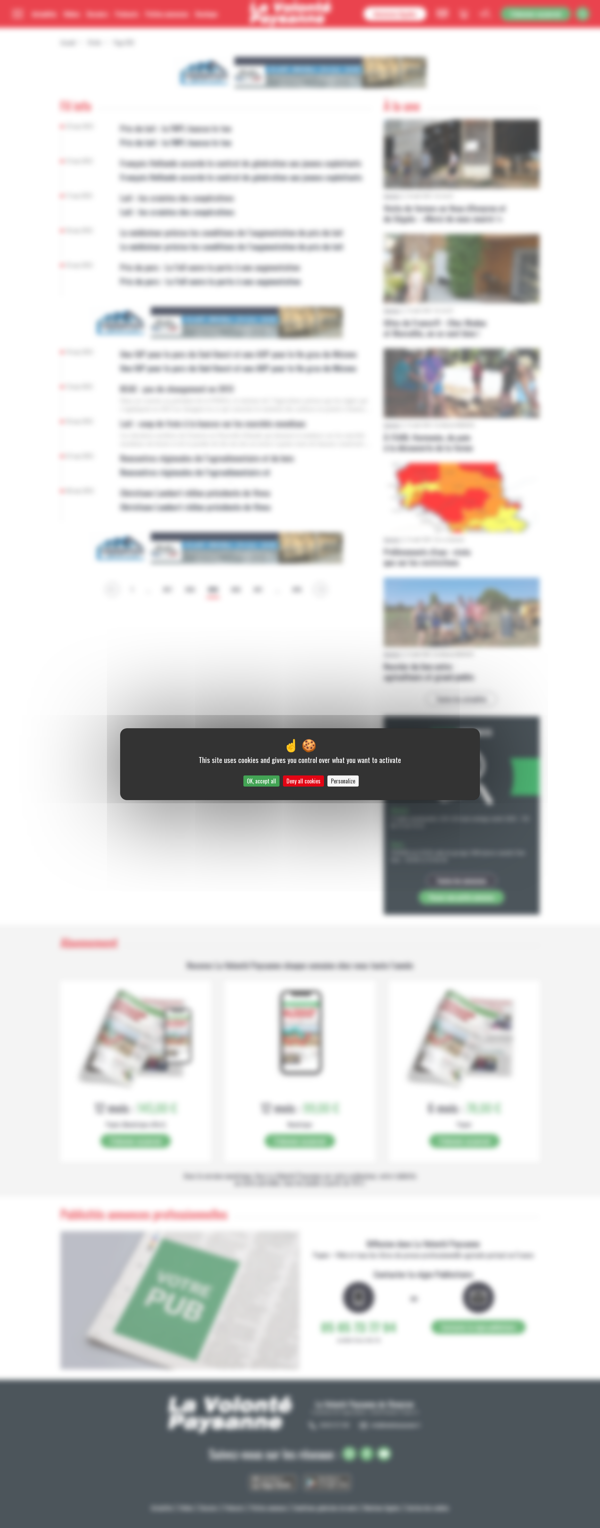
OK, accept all (261, 781)
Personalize (343, 781)
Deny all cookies (303, 781)
